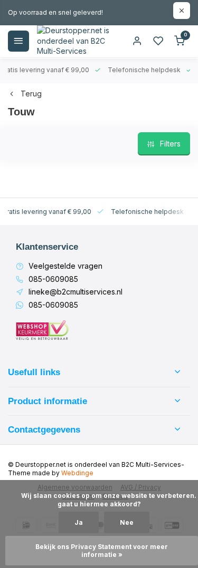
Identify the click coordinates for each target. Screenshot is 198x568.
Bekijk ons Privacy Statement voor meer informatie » (102, 551)
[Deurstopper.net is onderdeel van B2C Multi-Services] (74, 41)
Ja (78, 522)
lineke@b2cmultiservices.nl (75, 291)
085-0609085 (53, 279)
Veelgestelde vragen (65, 265)
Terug (31, 93)
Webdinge (77, 473)
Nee (127, 522)
